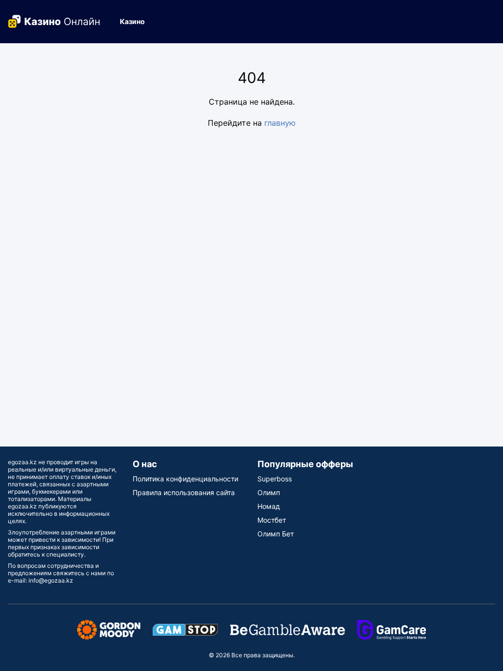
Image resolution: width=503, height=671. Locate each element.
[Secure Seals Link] (108, 629)
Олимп (268, 492)
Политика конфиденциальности (185, 479)
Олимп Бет (275, 534)
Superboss (274, 479)
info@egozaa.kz (50, 580)
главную (280, 123)
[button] (136, 21)
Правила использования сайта (184, 492)
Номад (268, 506)
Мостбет (271, 520)
